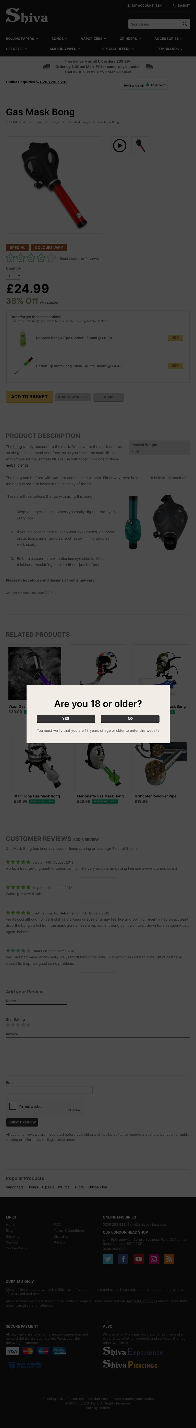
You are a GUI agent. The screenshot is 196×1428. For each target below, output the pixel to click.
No (130, 719)
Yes (65, 719)
